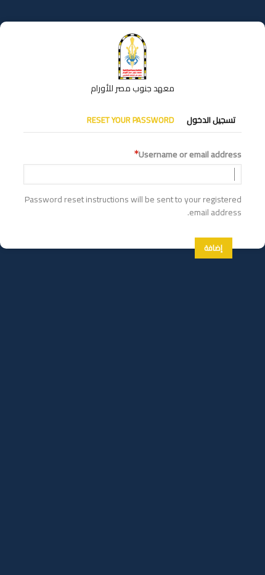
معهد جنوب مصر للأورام (132, 88)
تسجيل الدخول (211, 119)
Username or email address (190, 154)
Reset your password (130, 119)
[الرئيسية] (132, 39)
